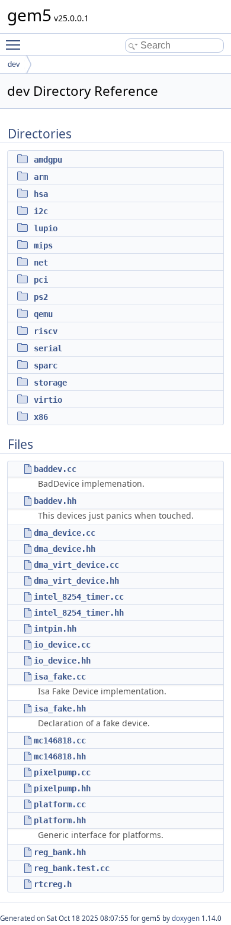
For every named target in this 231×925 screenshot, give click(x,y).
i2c (41, 211)
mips (43, 245)
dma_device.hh (64, 549)
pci (41, 279)
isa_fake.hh (60, 708)
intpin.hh (55, 628)
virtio (48, 400)
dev (14, 64)
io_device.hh (62, 660)
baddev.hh (55, 501)
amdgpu (48, 159)
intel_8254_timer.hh (79, 612)
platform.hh (60, 820)
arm (41, 177)
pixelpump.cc (62, 772)
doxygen (186, 918)
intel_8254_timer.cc (79, 596)
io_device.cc (62, 644)
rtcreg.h (53, 884)
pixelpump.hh (62, 788)
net (41, 262)
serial (48, 348)
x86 (41, 417)
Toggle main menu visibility (15, 44)
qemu (43, 314)
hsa (41, 194)
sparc (45, 365)
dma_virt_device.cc (76, 565)
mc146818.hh (60, 756)
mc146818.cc (60, 740)
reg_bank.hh (60, 852)
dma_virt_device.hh (76, 581)
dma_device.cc (64, 533)
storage (50, 382)
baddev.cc (55, 469)
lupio (45, 228)
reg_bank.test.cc (72, 868)
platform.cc (60, 804)
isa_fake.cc (60, 676)
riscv (45, 331)
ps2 (41, 297)
